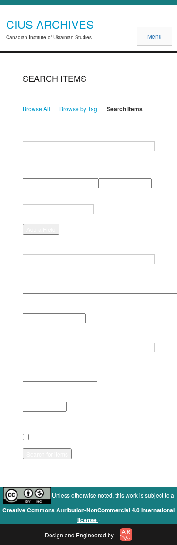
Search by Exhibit (46, 394)
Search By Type (44, 306)
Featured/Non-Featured (54, 365)
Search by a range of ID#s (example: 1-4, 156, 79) (88, 247)
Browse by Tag (78, 109)
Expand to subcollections (56, 424)
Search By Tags (44, 336)
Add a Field (41, 229)
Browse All (36, 109)
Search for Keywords (51, 135)
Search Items (125, 109)
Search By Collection (51, 276)
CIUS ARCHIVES (50, 24)
